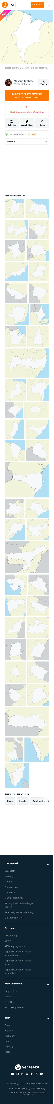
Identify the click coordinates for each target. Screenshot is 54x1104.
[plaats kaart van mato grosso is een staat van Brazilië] (14, 268)
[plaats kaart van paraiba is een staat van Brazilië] (16, 248)
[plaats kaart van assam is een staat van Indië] (26, 749)
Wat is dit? (32, 134)
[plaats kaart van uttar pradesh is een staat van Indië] (15, 820)
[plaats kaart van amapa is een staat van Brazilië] (14, 397)
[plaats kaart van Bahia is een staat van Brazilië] (15, 497)
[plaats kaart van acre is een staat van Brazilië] (37, 332)
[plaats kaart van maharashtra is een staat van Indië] (37, 798)
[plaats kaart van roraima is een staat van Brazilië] (36, 269)
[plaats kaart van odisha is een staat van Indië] (15, 700)
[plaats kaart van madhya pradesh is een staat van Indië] (16, 842)
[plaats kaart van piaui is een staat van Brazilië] (15, 474)
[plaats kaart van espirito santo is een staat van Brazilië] (14, 536)
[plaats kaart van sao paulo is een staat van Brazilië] (16, 678)
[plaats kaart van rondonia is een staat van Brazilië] (16, 600)
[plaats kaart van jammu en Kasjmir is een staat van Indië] (15, 955)
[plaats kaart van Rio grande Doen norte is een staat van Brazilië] (16, 227)
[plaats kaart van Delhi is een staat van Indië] (15, 909)
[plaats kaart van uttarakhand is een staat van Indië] (15, 932)
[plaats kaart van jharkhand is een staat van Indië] (16, 721)
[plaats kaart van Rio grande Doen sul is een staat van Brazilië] (36, 494)
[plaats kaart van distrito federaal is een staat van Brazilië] (17, 517)
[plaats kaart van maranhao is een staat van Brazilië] (14, 206)
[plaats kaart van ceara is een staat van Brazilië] (15, 578)
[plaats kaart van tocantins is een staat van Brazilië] (15, 421)
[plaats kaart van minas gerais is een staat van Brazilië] (17, 376)
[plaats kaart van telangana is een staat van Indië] (15, 977)
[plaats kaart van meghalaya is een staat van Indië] (26, 1004)
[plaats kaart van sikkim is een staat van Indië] (15, 864)
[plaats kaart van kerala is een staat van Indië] (17, 1058)
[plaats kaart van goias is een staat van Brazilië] (14, 332)
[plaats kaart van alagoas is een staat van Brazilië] (16, 557)
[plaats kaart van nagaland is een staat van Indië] (37, 820)
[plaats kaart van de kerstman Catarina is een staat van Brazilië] (26, 629)
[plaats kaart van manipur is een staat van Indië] (15, 887)
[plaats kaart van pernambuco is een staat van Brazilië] (26, 447)
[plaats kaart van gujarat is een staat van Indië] (16, 776)
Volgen (43, 84)
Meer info (11, 139)
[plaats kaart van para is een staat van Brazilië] (35, 398)
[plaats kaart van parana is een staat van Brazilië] (16, 290)
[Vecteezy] (5, 5)
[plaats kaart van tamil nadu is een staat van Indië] (17, 1084)
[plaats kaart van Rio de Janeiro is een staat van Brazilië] (16, 311)
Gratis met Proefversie (27, 95)
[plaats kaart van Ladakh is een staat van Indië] (15, 798)
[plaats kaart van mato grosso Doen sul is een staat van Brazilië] (15, 354)
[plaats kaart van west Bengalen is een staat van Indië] (14, 1032)
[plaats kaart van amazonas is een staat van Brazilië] (14, 658)
